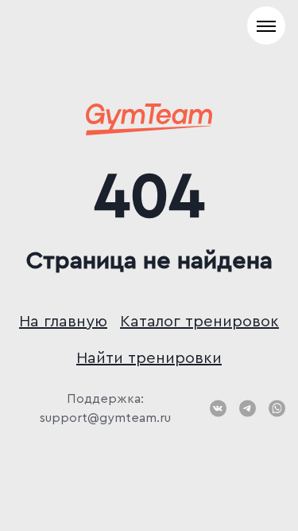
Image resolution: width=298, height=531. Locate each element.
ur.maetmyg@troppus (105, 418)
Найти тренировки (149, 358)
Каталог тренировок (199, 322)
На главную (63, 322)
